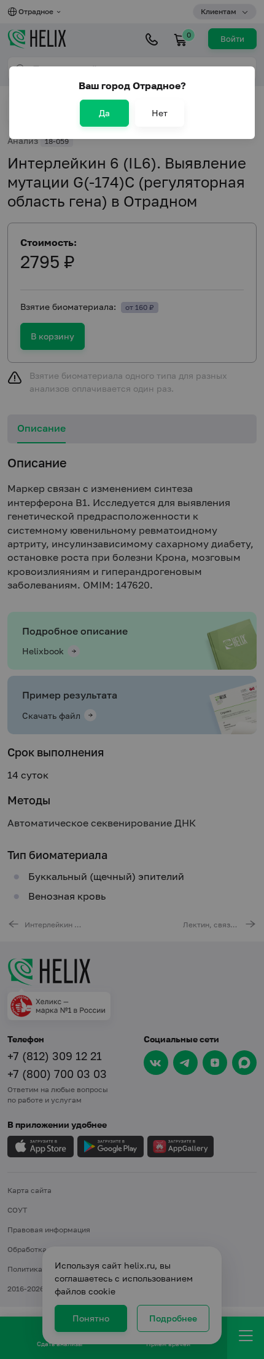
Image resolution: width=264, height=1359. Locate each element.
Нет (160, 113)
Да (104, 113)
